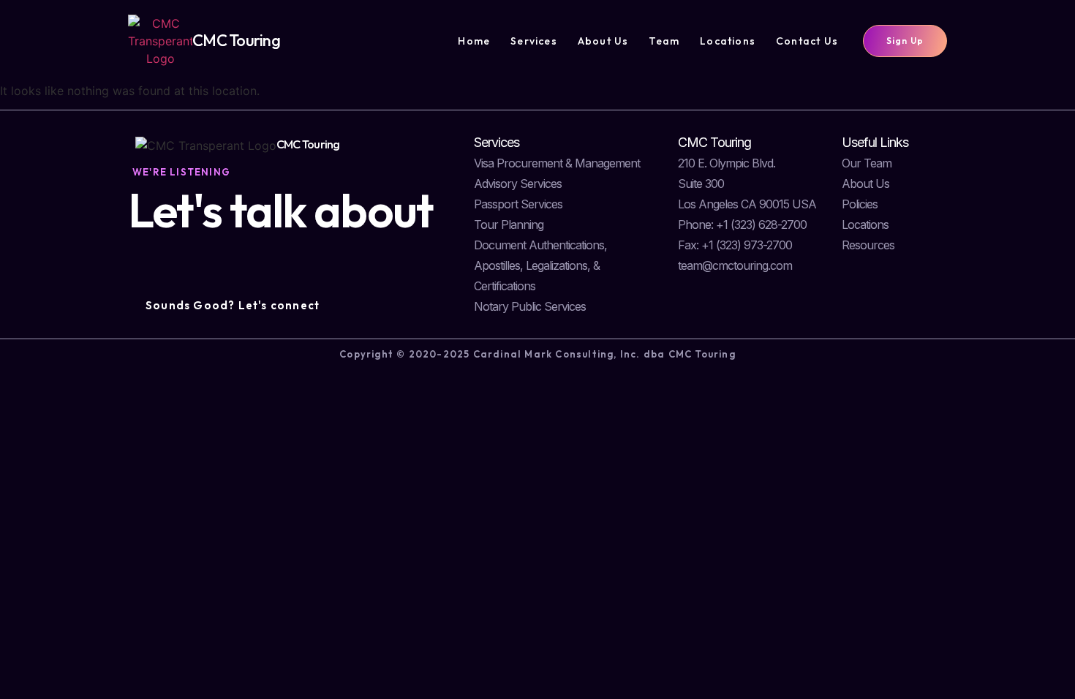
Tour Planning (508, 224)
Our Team (866, 163)
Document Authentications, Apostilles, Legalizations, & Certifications (540, 265)
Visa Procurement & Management (557, 163)
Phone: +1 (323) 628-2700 (742, 224)
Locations (727, 41)
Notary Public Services (530, 306)
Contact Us (807, 41)
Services (533, 41)
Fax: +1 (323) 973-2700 (735, 245)
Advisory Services (518, 183)
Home (474, 41)
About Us (603, 41)
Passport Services (518, 204)
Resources (868, 245)
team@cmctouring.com (735, 265)
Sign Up (905, 40)
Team (664, 41)
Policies (860, 204)
